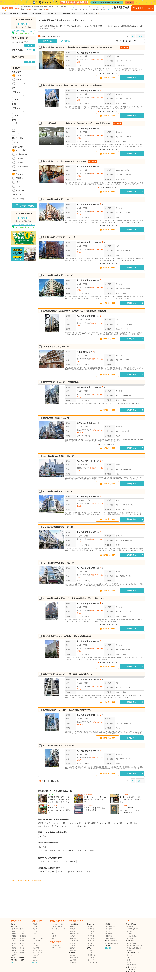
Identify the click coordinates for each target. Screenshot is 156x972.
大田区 (14, 936)
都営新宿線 (81, 242)
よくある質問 (130, 969)
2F (17, 130)
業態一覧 (35, 962)
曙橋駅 (89, 423)
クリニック (55, 931)
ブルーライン (92, 960)
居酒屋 (41, 823)
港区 (49, 861)
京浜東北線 (74, 941)
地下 (17, 123)
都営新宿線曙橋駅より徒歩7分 (56, 418)
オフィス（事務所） (84, 103)
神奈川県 (70, 872)
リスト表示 (49, 41)
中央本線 (73, 938)
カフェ (67, 826)
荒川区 (22, 941)
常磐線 (72, 943)
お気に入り (81, 9)
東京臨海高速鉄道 (111, 941)
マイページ (103, 9)
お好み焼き (42, 826)
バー (73, 826)
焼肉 (135, 823)
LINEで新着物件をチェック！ (25, 33)
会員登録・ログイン (144, 8)
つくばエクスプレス (111, 943)
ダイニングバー (38, 938)
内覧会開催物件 (22, 166)
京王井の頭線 (110, 926)
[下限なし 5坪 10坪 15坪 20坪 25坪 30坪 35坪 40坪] (23, 108)
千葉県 (87, 872)
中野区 (14, 950)
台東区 (72, 861)
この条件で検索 (26, 205)
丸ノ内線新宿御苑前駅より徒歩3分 (58, 275)
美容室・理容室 (57, 926)
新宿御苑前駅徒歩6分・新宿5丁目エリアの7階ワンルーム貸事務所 (72, 85)
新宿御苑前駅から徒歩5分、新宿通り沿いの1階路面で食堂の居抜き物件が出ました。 (81, 47)
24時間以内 (20, 178)
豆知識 (129, 962)
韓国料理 (94, 823)
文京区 (64, 861)
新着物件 (130, 926)
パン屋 (51, 826)
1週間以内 (20, 190)
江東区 (22, 933)
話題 (128, 960)
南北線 (90, 943)
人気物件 (19, 162)
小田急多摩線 (110, 938)
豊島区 (22, 938)
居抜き (18, 79)
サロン (54, 933)
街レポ (129, 955)
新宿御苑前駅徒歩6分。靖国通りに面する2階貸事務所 (67, 636)
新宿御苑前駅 (90, 53)
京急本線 (108, 945)
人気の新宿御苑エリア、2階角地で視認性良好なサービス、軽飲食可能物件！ (77, 123)
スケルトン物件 (57, 947)
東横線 (72, 955)
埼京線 (72, 931)
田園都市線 (74, 957)
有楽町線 (91, 938)
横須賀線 (73, 950)
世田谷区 (23, 936)
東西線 (90, 933)
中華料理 (80, 179)
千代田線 (91, 936)
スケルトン (20, 83)
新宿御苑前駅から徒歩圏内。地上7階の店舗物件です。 (67, 710)
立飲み (79, 826)
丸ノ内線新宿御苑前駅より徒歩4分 (58, 527)
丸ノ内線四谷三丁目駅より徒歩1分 (58, 456)
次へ (140, 36)
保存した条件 (96, 9)
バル (85, 826)
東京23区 (51, 872)
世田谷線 (73, 962)
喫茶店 (47, 823)
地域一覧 (14, 962)
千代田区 (15, 929)
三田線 (90, 953)
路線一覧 (108, 948)
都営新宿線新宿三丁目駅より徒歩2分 (59, 237)
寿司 (63, 823)
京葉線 (72, 945)
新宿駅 (86, 352)
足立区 (14, 945)
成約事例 (130, 938)
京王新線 (109, 929)
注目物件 (19, 158)
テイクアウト (37, 941)
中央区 (42, 861)
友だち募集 (74, 9)
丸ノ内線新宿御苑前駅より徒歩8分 (58, 491)
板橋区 (22, 953)
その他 (35, 960)
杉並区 (22, 950)
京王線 (108, 931)
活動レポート (131, 965)
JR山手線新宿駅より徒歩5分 (56, 347)
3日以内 (19, 186)
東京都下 (61, 872)
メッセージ (89, 9)
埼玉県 (79, 872)
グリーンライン (93, 962)
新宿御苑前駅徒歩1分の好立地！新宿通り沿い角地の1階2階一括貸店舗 (74, 311)
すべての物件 (21, 150)
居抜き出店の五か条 (134, 948)
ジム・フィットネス (58, 929)
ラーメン (69, 823)
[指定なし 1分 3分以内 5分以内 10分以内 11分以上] (23, 142)
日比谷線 (91, 931)
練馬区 (14, 955)
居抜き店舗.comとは (134, 943)
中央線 (72, 929)
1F (17, 127)
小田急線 (109, 936)
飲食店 (79, 65)
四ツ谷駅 (44, 850)
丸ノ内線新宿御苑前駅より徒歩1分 (58, 199)
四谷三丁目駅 (90, 461)
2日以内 (19, 182)
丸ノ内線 (80, 53)
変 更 (30, 45)
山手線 (79, 352)
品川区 (22, 945)
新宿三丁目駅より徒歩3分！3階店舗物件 (61, 382)
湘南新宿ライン (75, 933)
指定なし (19, 75)
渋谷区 (14, 938)
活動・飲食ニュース (133, 953)
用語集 (129, 950)
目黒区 (14, 948)
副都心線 (91, 945)
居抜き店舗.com (17, 881)
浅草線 (90, 950)
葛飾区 (22, 948)
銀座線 (90, 926)
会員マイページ (131, 967)
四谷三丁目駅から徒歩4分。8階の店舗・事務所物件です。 (69, 674)
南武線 (72, 948)
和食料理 (78, 823)
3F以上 (18, 134)
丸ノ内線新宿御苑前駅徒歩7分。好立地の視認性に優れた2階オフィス (74, 598)
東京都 (42, 872)
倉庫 (53, 938)
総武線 (72, 936)
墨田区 (14, 933)
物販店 (54, 936)
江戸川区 (15, 953)
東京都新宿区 (81, 59)
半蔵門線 (91, 941)
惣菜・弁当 (59, 826)
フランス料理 (105, 823)
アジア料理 (127, 823)
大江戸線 (91, 957)
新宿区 (56, 861)
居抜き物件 (55, 945)
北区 (13, 941)
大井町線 (73, 960)
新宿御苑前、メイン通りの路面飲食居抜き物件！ (65, 161)
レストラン (55, 823)
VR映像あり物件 (22, 154)
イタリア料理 (117, 823)
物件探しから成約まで (135, 945)
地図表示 (67, 41)
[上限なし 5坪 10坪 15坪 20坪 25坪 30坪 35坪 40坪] (23, 115)
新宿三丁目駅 (92, 242)
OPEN (129, 957)
